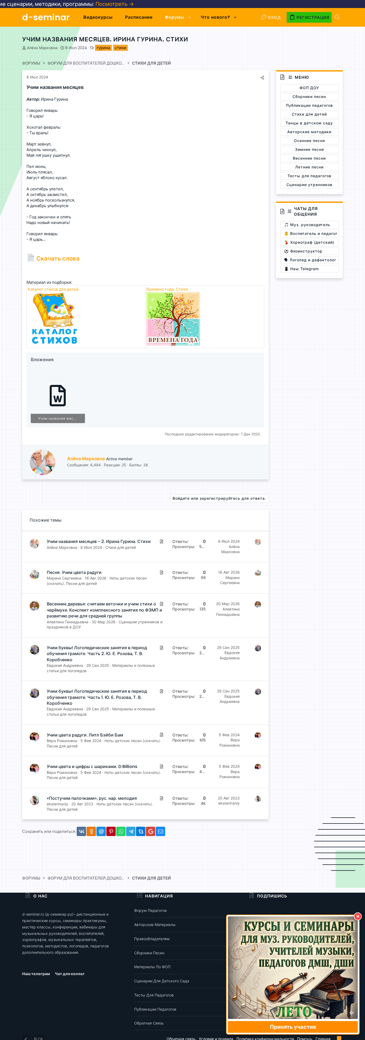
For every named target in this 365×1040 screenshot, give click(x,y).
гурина (103, 47)
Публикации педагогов (155, 1009)
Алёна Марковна (42, 47)
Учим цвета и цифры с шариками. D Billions (92, 766)
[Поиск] (337, 17)
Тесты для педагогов (154, 995)
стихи (120, 47)
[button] (189, 17)
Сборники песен (149, 953)
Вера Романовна (62, 740)
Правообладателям (152, 938)
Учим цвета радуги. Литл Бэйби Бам (85, 735)
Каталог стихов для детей (53, 289)
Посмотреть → (77, 4)
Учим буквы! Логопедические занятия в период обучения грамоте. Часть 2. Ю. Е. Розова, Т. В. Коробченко (97, 654)
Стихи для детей (120, 547)
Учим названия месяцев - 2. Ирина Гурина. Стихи (99, 541)
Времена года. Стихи (167, 289)
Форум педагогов (150, 910)
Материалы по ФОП (152, 966)
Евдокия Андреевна (65, 665)
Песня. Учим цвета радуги (74, 572)
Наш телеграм (36, 973)
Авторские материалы (155, 924)
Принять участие (293, 1027)
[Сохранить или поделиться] (262, 77)
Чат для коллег (70, 973)
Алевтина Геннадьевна (67, 622)
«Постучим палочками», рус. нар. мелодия (92, 798)
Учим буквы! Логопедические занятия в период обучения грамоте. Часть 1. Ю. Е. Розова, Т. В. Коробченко (97, 697)
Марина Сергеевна (64, 578)
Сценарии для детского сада (161, 981)
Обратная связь (149, 1023)
